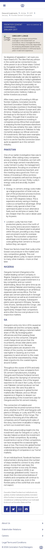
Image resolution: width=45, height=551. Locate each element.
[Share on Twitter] (13, 509)
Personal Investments (9, 13)
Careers (5, 536)
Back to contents (33, 24)
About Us (6, 523)
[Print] (26, 509)
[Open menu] (4, 5)
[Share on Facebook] (7, 509)
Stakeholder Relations (11, 529)
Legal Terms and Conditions (14, 542)
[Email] (20, 509)
